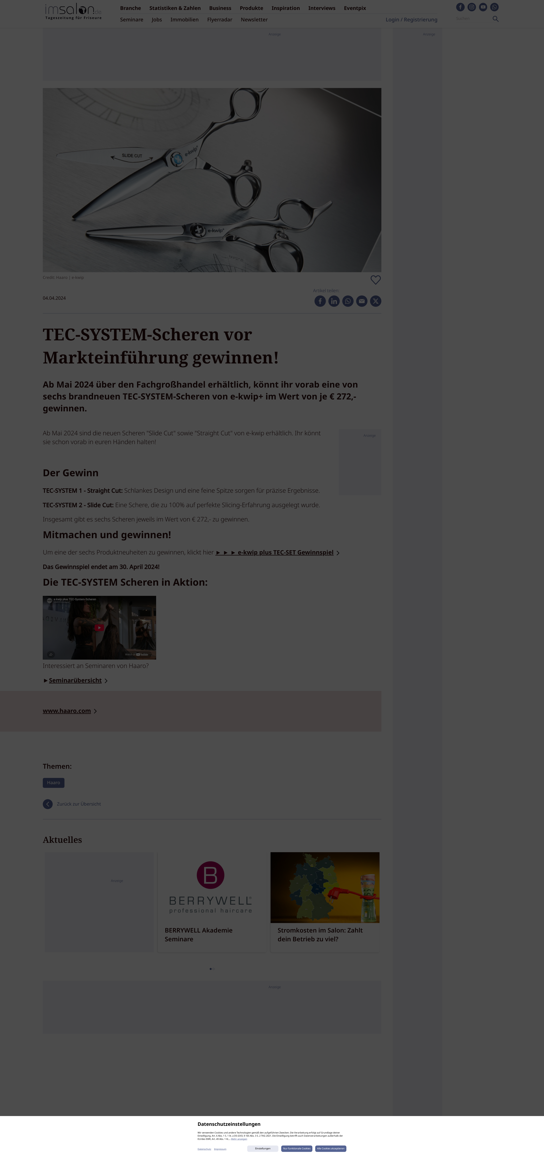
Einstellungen (263, 1149)
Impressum (220, 1149)
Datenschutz (204, 1149)
